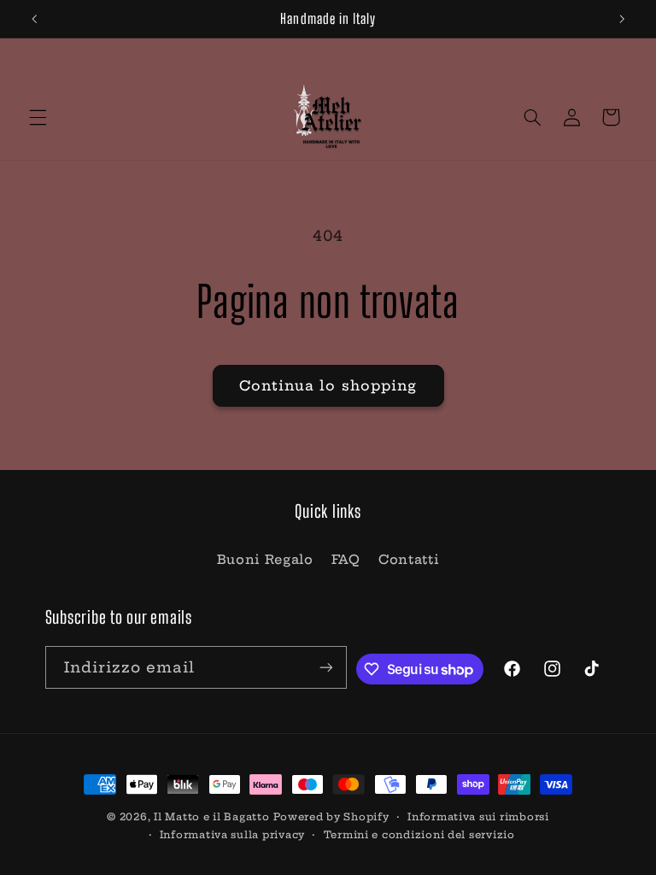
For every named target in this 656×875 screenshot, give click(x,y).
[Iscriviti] (326, 667)
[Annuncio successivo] (622, 19)
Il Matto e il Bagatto (211, 817)
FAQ (345, 559)
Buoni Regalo (265, 559)
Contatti (408, 559)
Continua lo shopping (328, 385)
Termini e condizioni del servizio (419, 835)
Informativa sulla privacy (232, 835)
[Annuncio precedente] (34, 19)
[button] (37, 117)
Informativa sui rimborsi (478, 817)
